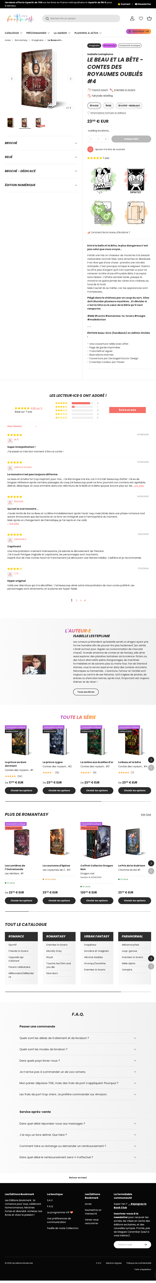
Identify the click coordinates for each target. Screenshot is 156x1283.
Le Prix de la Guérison (131, 865)
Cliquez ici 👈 (100, 4)
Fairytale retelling (102, 95)
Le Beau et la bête (129, 762)
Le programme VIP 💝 (60, 1212)
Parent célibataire (19, 967)
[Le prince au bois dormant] (21, 741)
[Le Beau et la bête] (134, 741)
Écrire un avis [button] (127, 410)
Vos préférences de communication (59, 1220)
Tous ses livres (85, 691)
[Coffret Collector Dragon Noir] (96, 841)
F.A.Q (50, 1206)
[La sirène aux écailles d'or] (96, 741)
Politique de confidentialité (139, 1263)
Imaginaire (37, 40)
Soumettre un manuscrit (93, 1211)
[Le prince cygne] (59, 741)
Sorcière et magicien (96, 951)
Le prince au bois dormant (15, 764)
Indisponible (131, 138)
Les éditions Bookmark (22, 1263)
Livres (8, 40)
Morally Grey (54, 951)
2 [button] (76, 600)
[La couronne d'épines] (59, 841)
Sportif (13, 945)
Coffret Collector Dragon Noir (96, 867)
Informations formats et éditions (108, 112)
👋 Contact (123, 4)
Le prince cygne (53, 762)
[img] (14, 435)
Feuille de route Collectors (62, 1228)
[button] (149, 18)
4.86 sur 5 (36, 408)
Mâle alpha (128, 963)
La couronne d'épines (56, 865)
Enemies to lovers (124, 90)
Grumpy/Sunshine (95, 963)
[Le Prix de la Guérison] (134, 841)
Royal (49, 957)
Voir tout (146, 814)
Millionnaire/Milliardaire (21, 975)
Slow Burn (52, 973)
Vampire (127, 969)
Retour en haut (78, 1177)
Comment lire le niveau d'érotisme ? (110, 232)
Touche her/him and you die (58, 965)
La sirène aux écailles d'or (96, 762)
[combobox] (81, 18)
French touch (100, 90)
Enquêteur (90, 945)
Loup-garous (129, 951)
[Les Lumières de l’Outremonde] (21, 841)
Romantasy (21, 40)
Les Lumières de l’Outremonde (15, 867)
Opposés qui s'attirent (16, 959)
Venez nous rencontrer (92, 1221)
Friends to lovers (18, 951)
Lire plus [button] (139, 486)
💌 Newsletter (143, 4)
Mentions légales (114, 1263)
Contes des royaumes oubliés (115, 70)
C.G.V (98, 1263)
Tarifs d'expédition (142, 1269)
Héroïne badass (93, 957)
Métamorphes (130, 945)
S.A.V (50, 1200)
